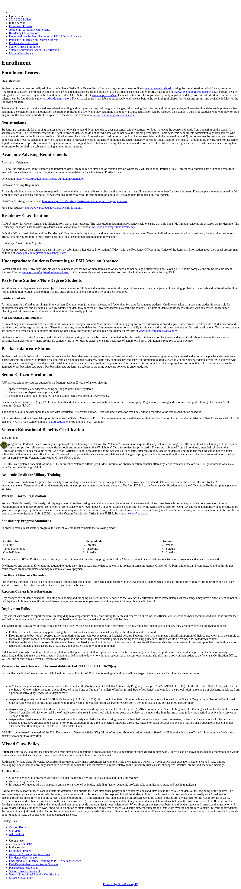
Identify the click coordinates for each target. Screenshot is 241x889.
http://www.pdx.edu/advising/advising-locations (53, 207)
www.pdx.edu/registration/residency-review (41, 253)
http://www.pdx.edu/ (28, 178)
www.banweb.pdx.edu (158, 88)
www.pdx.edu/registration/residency (113, 227)
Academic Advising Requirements (29, 29)
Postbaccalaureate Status (23, 43)
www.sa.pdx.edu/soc (104, 95)
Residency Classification (23, 33)
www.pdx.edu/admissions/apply (158, 330)
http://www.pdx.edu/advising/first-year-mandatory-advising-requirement (84, 201)
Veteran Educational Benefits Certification (34, 50)
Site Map (14, 830)
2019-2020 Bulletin (20, 19)
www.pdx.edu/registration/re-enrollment (45, 272)
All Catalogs (16, 834)
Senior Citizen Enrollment (24, 46)
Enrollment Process (20, 26)
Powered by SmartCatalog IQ (120, 884)
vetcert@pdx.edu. (137, 513)
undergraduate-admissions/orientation (62, 178)
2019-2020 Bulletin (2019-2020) (28, 12)
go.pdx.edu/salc (58, 421)
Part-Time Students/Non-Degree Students (33, 39)
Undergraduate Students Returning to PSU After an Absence (45, 36)
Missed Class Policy (21, 53)
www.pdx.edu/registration (54, 98)
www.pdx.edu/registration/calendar (194, 91)
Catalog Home (17, 827)
